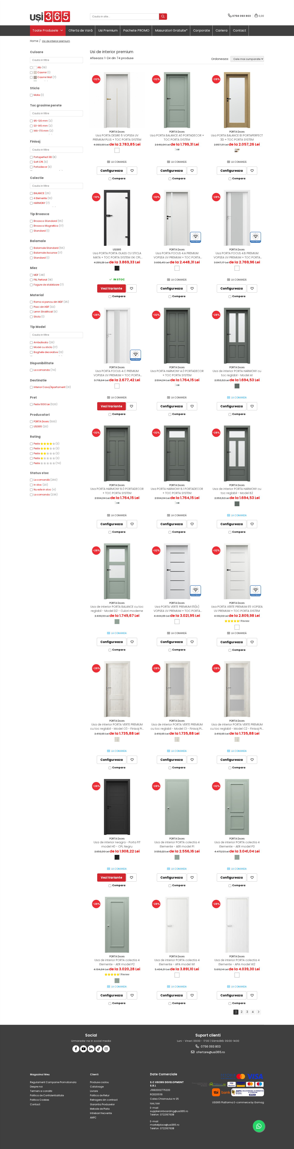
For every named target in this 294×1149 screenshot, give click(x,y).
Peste (37, 443)
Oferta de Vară (81, 30)
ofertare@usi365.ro (210, 1052)
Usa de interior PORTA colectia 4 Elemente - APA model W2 (237, 962)
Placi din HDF (41, 307)
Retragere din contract (104, 1099)
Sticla (37, 316)
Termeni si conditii (41, 1091)
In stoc (38, 484)
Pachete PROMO (136, 30)
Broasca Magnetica (46, 225)
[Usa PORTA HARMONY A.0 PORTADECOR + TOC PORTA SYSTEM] (177, 336)
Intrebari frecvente (101, 1113)
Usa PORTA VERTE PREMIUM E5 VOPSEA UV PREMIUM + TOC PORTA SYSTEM (237, 609)
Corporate (201, 30)
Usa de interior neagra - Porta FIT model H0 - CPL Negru (117, 844)
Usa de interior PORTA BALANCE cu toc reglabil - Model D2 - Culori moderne (116, 609)
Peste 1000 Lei (42, 404)
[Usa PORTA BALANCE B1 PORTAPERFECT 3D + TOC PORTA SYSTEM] (237, 100)
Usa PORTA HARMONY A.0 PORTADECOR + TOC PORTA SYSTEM (177, 373)
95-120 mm (41, 120)
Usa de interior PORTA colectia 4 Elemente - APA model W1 (177, 962)
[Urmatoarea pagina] (258, 1012)
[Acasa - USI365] (50, 16)
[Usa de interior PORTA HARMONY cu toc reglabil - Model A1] (237, 336)
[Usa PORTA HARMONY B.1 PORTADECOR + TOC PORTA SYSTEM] (177, 453)
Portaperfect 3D (43, 157)
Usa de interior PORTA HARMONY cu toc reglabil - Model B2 (237, 491)
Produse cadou (99, 1082)
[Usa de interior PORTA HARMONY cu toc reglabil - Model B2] (237, 453)
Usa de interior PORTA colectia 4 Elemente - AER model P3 (237, 844)
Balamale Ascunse (45, 252)
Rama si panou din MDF (48, 302)
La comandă (42, 479)
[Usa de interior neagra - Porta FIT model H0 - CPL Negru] (117, 807)
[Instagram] (106, 1048)
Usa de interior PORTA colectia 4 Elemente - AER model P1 (177, 844)
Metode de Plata (100, 1108)
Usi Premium (108, 30)
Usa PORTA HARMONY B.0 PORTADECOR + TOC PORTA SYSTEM (117, 491)
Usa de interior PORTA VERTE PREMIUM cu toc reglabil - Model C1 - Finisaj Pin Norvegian (177, 726)
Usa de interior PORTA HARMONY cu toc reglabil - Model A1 (237, 373)
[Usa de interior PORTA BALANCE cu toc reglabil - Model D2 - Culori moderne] (117, 571)
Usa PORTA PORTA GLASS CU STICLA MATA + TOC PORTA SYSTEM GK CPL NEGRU (117, 255)
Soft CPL (38, 162)
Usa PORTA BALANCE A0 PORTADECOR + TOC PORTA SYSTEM (177, 137)
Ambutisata (41, 342)
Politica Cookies (39, 1099)
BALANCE (39, 193)
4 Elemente (40, 198)
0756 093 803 (210, 1046)
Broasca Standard (45, 221)
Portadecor (40, 167)
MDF (36, 275)
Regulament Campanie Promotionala (53, 1082)
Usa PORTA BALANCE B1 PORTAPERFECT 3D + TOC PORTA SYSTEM (237, 137)
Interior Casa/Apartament (49, 387)
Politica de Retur (99, 1095)
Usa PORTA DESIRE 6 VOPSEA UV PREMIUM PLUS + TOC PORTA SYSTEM (117, 137)
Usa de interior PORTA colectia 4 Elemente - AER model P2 (117, 962)
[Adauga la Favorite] (132, 171)
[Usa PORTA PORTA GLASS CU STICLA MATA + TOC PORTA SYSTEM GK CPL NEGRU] (117, 218)
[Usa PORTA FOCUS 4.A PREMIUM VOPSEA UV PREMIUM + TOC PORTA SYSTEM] (177, 218)
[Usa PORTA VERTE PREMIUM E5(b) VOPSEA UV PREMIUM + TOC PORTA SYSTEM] (177, 571)
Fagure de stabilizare (46, 284)
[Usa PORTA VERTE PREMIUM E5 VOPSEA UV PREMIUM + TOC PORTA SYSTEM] (237, 571)
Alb (39, 67)
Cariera (221, 30)
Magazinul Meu (40, 1074)
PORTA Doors (41, 421)
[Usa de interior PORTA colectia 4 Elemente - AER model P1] (177, 807)
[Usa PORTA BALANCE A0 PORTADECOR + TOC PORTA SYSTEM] (177, 100)
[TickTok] (98, 1048)
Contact (239, 30)
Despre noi (36, 1086)
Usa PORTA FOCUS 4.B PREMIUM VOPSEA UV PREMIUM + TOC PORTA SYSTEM (237, 255)
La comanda (42, 370)
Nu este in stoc (42, 489)
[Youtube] (83, 1048)
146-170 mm (41, 130)
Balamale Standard (46, 248)
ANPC (93, 1117)
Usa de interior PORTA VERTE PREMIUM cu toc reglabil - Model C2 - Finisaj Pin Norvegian (237, 726)
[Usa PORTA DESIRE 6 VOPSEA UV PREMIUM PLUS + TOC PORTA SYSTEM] (117, 100)
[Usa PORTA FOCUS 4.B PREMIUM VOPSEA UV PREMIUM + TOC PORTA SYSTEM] (237, 218)
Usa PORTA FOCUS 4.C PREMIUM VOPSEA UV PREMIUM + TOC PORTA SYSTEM (117, 373)
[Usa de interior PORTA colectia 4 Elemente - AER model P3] (237, 807)
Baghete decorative (46, 352)
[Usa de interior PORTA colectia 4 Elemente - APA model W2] (237, 925)
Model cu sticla (43, 347)
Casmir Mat (44, 77)
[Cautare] (163, 16)
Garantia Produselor (102, 1104)
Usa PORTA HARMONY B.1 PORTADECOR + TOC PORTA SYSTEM (177, 491)
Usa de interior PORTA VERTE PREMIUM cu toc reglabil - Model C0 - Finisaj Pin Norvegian (117, 726)
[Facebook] (75, 1048)
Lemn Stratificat (43, 311)
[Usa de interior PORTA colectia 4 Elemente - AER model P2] (117, 925)
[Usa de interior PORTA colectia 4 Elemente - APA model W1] (177, 925)
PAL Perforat (40, 279)
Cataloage (97, 1086)
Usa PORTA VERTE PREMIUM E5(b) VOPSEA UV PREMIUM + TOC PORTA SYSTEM (177, 609)
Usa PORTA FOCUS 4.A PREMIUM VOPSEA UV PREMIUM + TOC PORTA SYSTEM (177, 255)
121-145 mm (41, 125)
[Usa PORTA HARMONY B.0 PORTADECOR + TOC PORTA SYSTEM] (117, 453)
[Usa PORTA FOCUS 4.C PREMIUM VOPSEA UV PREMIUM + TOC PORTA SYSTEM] (117, 336)
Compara (118, 178)
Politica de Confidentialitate (47, 1095)
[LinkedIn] (91, 1048)
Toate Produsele (45, 30)
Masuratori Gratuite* (171, 30)
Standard (40, 230)
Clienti (94, 1074)
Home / (35, 41)
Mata (37, 95)
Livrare (94, 1091)
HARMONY (39, 203)
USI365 (38, 426)
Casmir (42, 72)
